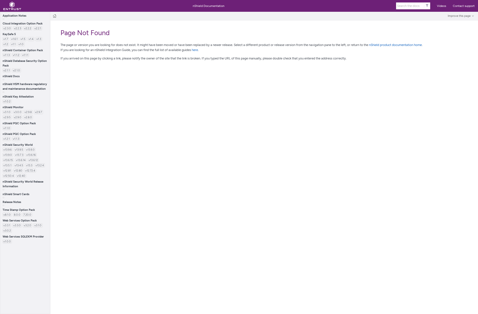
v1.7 (5, 39)
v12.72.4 (30, 170)
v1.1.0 (6, 128)
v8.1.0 (7, 214)
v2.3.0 (7, 28)
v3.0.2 (7, 230)
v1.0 (21, 44)
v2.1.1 (6, 70)
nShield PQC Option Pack (19, 123)
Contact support (464, 6)
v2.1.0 (16, 70)
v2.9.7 (38, 112)
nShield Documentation (208, 5)
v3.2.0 (27, 225)
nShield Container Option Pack (23, 50)
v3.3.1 (6, 225)
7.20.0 (27, 214)
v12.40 (21, 176)
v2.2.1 (37, 28)
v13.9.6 (7, 149)
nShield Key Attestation (18, 96)
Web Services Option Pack (20, 220)
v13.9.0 (7, 155)
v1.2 (5, 44)
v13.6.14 (21, 160)
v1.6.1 (14, 39)
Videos (441, 6)
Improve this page (459, 16)
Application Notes (14, 15)
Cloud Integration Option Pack (23, 23)
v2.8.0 (28, 117)
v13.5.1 (7, 165)
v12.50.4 (8, 176)
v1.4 (31, 39)
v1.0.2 (6, 101)
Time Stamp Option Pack (19, 210)
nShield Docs (11, 76)
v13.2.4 (39, 165)
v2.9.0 (17, 117)
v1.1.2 (16, 55)
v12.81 (7, 170)
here (195, 50)
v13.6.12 (33, 160)
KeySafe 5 (9, 34)
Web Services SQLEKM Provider (23, 236)
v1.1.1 (25, 55)
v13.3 (29, 165)
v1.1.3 (6, 55)
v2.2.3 (17, 28)
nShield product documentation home (395, 45)
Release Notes (12, 202)
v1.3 (38, 39)
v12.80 (18, 170)
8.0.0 (17, 214)
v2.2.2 (27, 28)
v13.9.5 (19, 149)
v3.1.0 (6, 112)
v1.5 (23, 39)
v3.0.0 (17, 112)
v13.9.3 (30, 149)
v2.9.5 (7, 117)
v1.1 (13, 44)
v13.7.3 (19, 155)
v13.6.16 (31, 155)
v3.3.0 (17, 225)
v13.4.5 (19, 165)
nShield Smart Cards (16, 194)
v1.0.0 (7, 241)
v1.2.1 (6, 139)
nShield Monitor (13, 107)
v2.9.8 (28, 112)
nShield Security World (18, 145)
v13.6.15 (8, 160)
